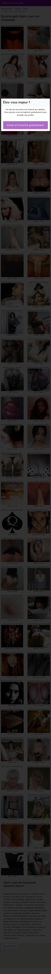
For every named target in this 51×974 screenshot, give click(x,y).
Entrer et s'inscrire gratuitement (25, 125)
